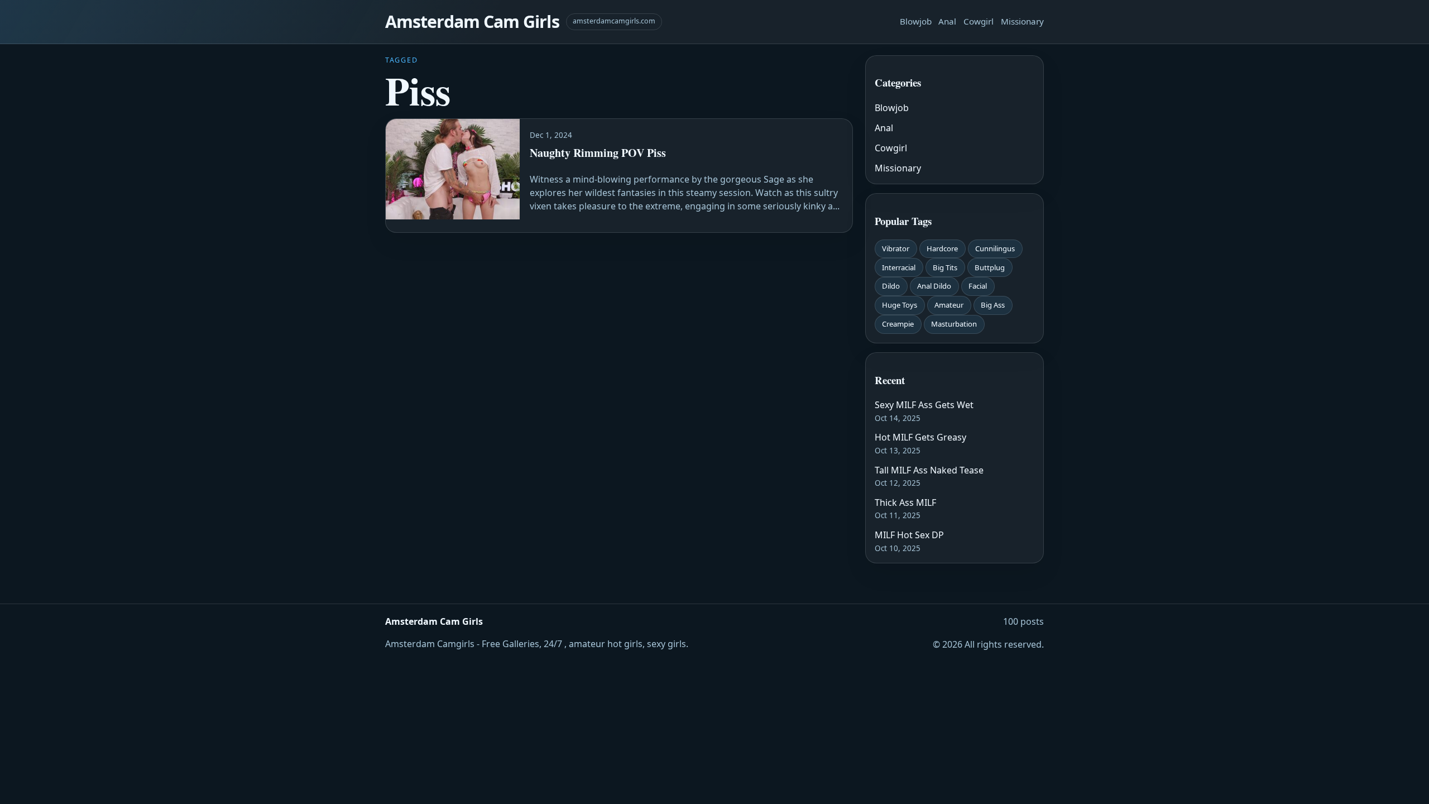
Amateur (948, 305)
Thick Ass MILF (905, 502)
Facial (977, 286)
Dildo (891, 286)
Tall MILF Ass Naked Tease (929, 470)
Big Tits (945, 267)
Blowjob (916, 21)
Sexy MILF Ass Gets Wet (924, 405)
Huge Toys (899, 305)
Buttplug (990, 267)
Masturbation (954, 324)
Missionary (1022, 21)
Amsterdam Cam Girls (472, 21)
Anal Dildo (934, 286)
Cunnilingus (995, 248)
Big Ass (993, 305)
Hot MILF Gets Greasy (920, 437)
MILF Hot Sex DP (909, 535)
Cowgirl (978, 21)
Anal (947, 21)
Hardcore (942, 248)
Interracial (898, 267)
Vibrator (895, 248)
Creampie (898, 324)
